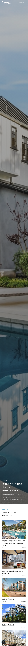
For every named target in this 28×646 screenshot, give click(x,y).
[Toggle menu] (25, 2)
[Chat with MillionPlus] (3, 642)
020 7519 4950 (21, 2)
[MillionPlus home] (6, 2)
